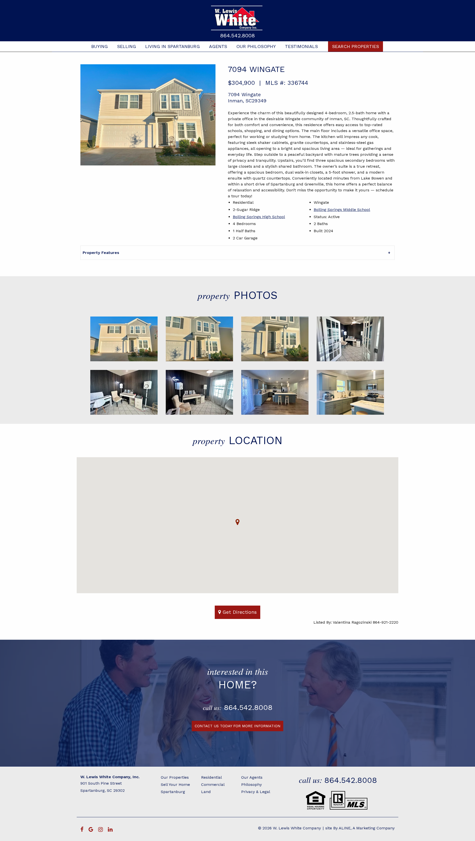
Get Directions (239, 612)
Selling (126, 46)
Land (206, 791)
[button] (237, 522)
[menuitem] (99, 46)
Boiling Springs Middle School (342, 209)
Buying (99, 46)
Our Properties (175, 777)
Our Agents (251, 777)
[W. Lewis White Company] (237, 17)
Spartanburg (173, 791)
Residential (211, 777)
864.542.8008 (237, 35)
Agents (218, 46)
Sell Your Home (175, 784)
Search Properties (355, 46)
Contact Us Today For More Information (238, 726)
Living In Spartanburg (172, 46)
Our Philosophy (256, 46)
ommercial (214, 784)
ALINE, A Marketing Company (367, 828)
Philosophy (251, 784)
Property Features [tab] (101, 252)
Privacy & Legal (255, 791)
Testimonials (301, 46)
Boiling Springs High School (259, 216)
